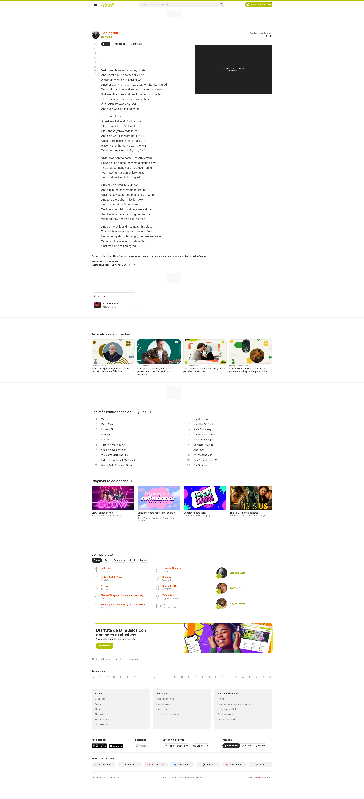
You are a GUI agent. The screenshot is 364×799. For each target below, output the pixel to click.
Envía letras (162, 709)
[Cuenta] (269, 4)
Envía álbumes (163, 704)
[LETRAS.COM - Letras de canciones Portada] (108, 4)
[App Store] (116, 745)
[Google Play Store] (99, 745)
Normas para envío (227, 719)
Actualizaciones (102, 719)
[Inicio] (93, 659)
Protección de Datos (228, 709)
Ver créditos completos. (150, 256)
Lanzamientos (101, 724)
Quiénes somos (225, 714)
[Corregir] (95, 67)
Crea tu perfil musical (166, 699)
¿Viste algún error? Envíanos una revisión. (114, 265)
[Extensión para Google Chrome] (142, 745)
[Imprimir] (95, 62)
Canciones (100, 699)
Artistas (99, 704)
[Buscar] (221, 4)
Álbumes (99, 709)
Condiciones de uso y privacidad (234, 704)
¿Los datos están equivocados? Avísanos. (185, 256)
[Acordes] (95, 58)
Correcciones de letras (167, 714)
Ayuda (221, 699)
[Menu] (96, 4)
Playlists (99, 714)
